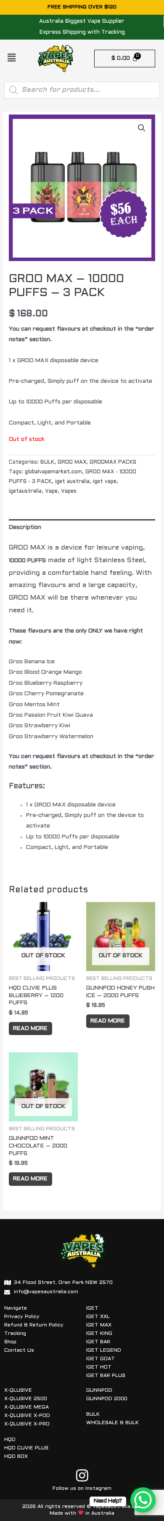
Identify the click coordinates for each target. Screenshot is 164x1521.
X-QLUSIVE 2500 (25, 1398)
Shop (10, 1342)
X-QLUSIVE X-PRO (27, 1424)
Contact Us (19, 1350)
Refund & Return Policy (33, 1325)
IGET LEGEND (103, 1350)
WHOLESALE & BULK (112, 1422)
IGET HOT (98, 1367)
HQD (10, 1439)
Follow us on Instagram (82, 1488)
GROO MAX (72, 462)
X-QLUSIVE (18, 1390)
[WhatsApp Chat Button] (143, 1500)
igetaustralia (25, 491)
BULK (47, 462)
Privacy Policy (22, 1316)
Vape (51, 491)
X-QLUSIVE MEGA (26, 1407)
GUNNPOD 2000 (106, 1398)
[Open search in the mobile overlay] (82, 90)
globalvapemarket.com (53, 472)
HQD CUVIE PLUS (26, 1448)
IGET (92, 1308)
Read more (30, 1028)
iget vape (104, 481)
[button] (11, 58)
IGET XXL (98, 1316)
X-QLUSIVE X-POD (27, 1415)
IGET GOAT (100, 1358)
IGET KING (99, 1333)
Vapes (69, 491)
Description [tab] (25, 527)
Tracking (15, 1333)
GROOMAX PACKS (113, 462)
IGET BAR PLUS (105, 1375)
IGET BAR (98, 1342)
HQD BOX (16, 1456)
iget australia (72, 481)
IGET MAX (98, 1325)
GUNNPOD (99, 1390)
